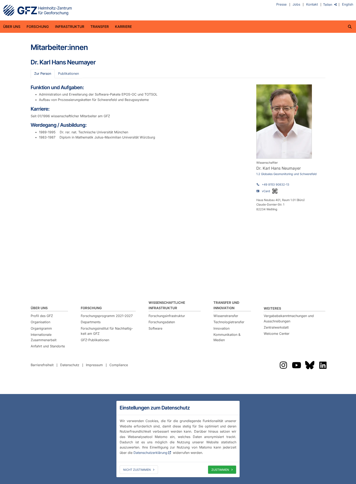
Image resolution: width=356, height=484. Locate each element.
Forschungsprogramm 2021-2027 (107, 316)
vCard (266, 191)
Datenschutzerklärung (150, 453)
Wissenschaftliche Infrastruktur (167, 305)
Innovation (221, 328)
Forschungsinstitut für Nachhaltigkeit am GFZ (107, 331)
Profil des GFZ (42, 316)
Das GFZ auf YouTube (296, 365)
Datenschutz (69, 365)
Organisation (40, 322)
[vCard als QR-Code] (274, 191)
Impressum (94, 365)
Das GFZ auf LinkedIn (323, 365)
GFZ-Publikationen (95, 340)
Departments (91, 322)
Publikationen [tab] (68, 73)
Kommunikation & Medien (226, 337)
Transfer (99, 27)
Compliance (118, 365)
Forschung (38, 27)
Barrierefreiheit (42, 365)
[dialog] (178, 439)
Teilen (327, 4)
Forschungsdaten (162, 322)
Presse (281, 4)
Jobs (296, 4)
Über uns (11, 27)
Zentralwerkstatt (276, 327)
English (347, 4)
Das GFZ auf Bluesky (309, 365)
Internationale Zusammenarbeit (43, 337)
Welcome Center (276, 333)
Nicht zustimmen (137, 469)
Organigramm (41, 328)
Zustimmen (220, 469)
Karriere (123, 27)
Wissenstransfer (225, 316)
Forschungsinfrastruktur (167, 316)
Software (155, 328)
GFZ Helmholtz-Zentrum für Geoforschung (37, 10)
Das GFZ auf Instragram (283, 365)
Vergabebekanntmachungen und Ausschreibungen (289, 318)
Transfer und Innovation (226, 305)
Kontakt (312, 4)
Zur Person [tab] (42, 73)
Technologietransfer (228, 322)
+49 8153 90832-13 (275, 184)
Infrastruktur (69, 27)
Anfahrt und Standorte (48, 346)
